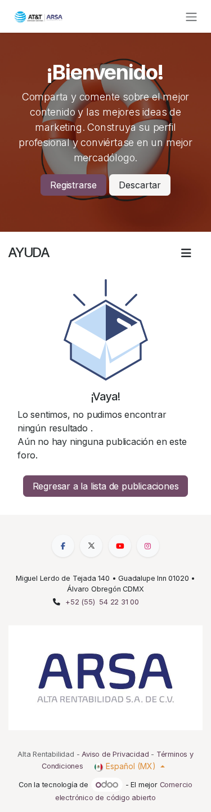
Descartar (140, 185)
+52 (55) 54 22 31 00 (102, 602)
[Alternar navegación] (191, 16)
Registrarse (73, 185)
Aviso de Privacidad (115, 754)
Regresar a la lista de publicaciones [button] (106, 486)
